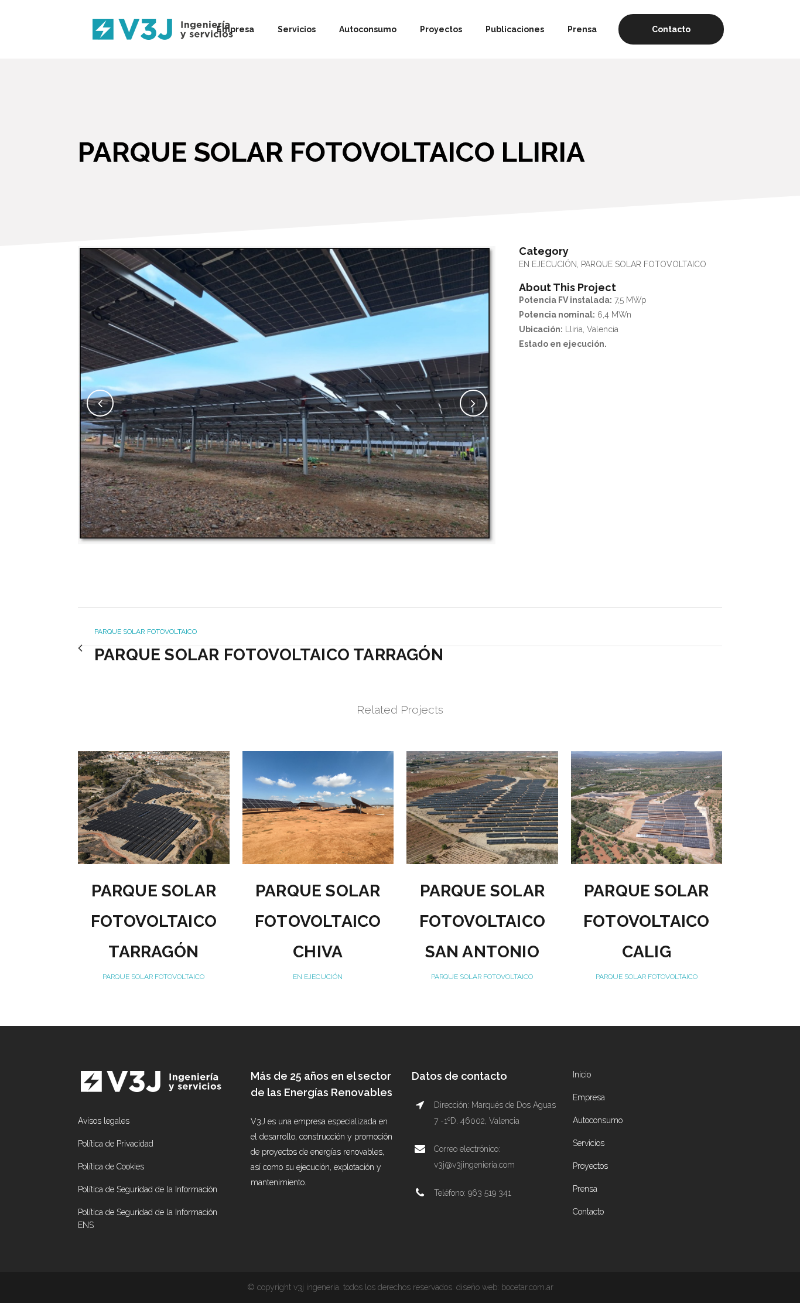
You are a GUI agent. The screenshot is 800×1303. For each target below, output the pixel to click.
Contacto (671, 29)
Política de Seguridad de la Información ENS (147, 1219)
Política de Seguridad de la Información (147, 1189)
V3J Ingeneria (316, 1287)
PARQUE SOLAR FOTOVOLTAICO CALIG (646, 921)
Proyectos (590, 1166)
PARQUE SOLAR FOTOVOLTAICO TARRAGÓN (154, 921)
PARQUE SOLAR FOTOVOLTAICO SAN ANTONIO (482, 921)
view (153, 806)
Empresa (589, 1097)
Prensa (585, 1188)
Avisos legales (103, 1120)
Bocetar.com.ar (527, 1287)
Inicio (582, 1074)
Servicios (588, 1143)
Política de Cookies (111, 1166)
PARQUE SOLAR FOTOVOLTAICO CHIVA (318, 921)
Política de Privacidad (115, 1143)
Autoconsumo (598, 1120)
